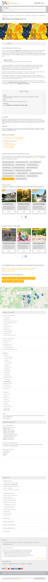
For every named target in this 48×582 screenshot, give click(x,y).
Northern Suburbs (8, 367)
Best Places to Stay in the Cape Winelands (14, 137)
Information (11, 15)
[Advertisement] (24, 466)
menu (43, 3)
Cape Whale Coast (8, 344)
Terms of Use (36, 542)
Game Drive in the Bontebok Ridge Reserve (14, 243)
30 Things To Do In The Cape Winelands (13, 138)
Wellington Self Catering (8, 432)
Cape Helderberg (8, 370)
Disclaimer (13, 542)
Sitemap (19, 579)
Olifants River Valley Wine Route (23, 170)
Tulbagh (11, 446)
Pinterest (26, 563)
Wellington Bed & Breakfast (9, 431)
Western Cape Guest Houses (10, 499)
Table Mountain (7, 317)
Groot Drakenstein (23, 444)
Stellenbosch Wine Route (35, 173)
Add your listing (39, 578)
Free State (6, 396)
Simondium (40, 444)
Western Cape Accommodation (28, 268)
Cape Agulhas (7, 374)
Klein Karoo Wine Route (8, 170)
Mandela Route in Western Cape (10, 349)
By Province (6, 392)
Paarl (34, 444)
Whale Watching (7, 333)
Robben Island (7, 319)
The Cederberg (7, 379)
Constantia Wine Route (8, 164)
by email (10, 129)
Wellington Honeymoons (8, 439)
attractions (12, 278)
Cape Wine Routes (8, 340)
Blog (31, 563)
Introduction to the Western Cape (11, 482)
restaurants (30, 278)
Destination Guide (7, 481)
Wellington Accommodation (13, 105)
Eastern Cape (6, 394)
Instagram (14, 563)
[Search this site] (35, 3)
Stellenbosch (6, 446)
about (4, 278)
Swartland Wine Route (8, 176)
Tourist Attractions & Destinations (23, 15)
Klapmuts (30, 444)
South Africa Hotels (9, 147)
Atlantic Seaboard (8, 358)
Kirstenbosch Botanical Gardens (10, 321)
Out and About (6, 531)
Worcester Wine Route (21, 178)
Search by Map (6, 518)
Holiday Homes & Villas (9, 436)
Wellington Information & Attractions (17, 82)
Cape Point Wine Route (35, 162)
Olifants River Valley (8, 377)
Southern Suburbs (8, 361)
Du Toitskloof (6, 444)
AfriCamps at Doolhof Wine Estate (27, 204)
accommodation (7, 281)
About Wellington (7, 451)
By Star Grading (7, 514)
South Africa (5, 15)
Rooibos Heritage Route (9, 347)
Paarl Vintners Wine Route (9, 173)
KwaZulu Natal (7, 401)
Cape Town (18, 50)
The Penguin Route (8, 346)
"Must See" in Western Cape (9, 315)
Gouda (17, 444)
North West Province (8, 406)
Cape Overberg (7, 372)
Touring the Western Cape (9, 528)
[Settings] (40, 3)
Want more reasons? (40, 558)
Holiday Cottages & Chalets (10, 435)
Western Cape (35, 15)
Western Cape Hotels (9, 146)
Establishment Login (8, 544)
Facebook (7, 563)
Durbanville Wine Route (32, 164)
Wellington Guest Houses (8, 430)
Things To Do (6, 452)
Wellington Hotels (8, 143)
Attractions (5, 454)
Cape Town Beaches (8, 326)
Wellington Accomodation (9, 427)
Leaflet (41, 307)
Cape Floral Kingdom (8, 331)
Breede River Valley (8, 383)
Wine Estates (37, 157)
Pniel (36, 444)
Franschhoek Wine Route (18, 167)
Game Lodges (7, 511)
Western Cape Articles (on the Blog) (11, 490)
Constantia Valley (9, 363)
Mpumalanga (6, 404)
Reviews (4, 455)
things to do (21, 278)
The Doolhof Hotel (8, 204)
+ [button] (1, 288)
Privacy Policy (20, 542)
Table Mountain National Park (10, 335)
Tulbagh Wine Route (20, 176)
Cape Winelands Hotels (10, 144)
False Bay (6, 360)
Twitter (20, 563)
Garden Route (7, 388)
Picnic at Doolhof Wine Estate (26, 243)
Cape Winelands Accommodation (25, 269)
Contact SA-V (7, 542)
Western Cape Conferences (9, 525)
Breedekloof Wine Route (8, 162)
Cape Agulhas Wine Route (22, 162)
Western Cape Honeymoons (10, 509)
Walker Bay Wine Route (32, 176)
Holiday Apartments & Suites (10, 434)
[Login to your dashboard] (37, 3)
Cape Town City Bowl (8, 356)
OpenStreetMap (45, 307)
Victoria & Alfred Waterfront (10, 322)
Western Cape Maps (8, 488)
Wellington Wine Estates (23, 83)
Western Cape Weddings (8, 521)
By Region (5, 353)
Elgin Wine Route (6, 167)
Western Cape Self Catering (10, 502)
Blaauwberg (7, 368)
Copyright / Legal (28, 542)
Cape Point (6, 324)
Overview (9, 43)
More (9, 211)
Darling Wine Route (20, 164)
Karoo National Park (8, 330)
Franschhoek (12, 444)
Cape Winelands (42, 15)
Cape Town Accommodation (9, 269)
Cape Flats (7, 365)
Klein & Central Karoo (8, 386)
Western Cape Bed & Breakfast (10, 500)
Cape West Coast (7, 376)
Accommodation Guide (8, 493)
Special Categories (8, 513)
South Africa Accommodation (12, 268)
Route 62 (6, 342)
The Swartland (7, 385)
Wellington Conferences (8, 438)
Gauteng (6, 399)
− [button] (1, 290)
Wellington (5, 17)
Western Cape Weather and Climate (11, 486)
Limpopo (5, 403)
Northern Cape (7, 408)
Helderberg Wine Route (32, 167)
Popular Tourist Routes (8, 338)
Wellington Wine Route (8, 178)
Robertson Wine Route (22, 173)
